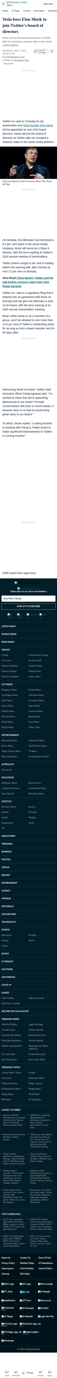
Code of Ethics (45, 1269)
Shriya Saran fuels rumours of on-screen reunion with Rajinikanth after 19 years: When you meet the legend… (14, 1196)
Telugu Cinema (35, 1084)
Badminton (7, 935)
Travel (31, 823)
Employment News (37, 788)
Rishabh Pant (35, 671)
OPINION (6, 899)
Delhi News (7, 701)
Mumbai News (8, 717)
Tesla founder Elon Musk (38, 125)
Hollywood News (37, 741)
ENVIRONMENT (9, 883)
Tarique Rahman (36, 1030)
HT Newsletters (45, 1263)
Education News (36, 794)
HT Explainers (35, 1100)
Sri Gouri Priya (8, 1054)
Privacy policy (8, 1263)
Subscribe (48, 4)
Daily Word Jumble (10, 1004)
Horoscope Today (37, 1060)
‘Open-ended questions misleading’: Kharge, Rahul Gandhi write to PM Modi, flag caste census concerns (14, 1159)
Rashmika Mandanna (11, 1041)
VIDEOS (5, 867)
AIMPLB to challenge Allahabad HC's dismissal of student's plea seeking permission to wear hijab (40, 1121)
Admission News (9, 783)
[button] (3, 4)
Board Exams (35, 783)
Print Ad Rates (27, 1269)
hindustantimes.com (15, 57)
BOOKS (5, 954)
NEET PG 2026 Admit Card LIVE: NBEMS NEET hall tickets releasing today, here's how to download (14, 1241)
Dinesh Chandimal (10, 677)
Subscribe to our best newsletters (28, 591)
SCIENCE (6, 891)
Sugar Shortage (36, 1025)
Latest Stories (11, 1110)
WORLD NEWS (9, 634)
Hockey (5, 941)
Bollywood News (9, 741)
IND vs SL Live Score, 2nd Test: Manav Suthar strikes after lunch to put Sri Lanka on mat (40, 1241)
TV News (33, 751)
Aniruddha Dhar (21, 60)
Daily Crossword (36, 998)
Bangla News (35, 1089)
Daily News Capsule (12, 599)
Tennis (31, 941)
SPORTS (6, 930)
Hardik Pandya (35, 666)
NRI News (6, 1100)
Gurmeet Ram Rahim (11, 1035)
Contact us (25, 1258)
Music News (7, 746)
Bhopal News (35, 690)
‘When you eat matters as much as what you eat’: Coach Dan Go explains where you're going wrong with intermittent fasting (41, 1140)
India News (39, 10)
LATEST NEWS (9, 626)
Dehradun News (36, 695)
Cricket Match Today (38, 655)
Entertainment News (11, 1089)
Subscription (8, 1269)
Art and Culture (9, 807)
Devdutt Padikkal (9, 666)
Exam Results (8, 794)
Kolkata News (8, 711)
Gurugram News (36, 701)
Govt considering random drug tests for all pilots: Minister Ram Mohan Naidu (41, 1157)
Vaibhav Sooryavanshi (12, 1046)
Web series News (10, 757)
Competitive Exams (11, 788)
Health (5, 818)
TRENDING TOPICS (11, 1067)
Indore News (8, 706)
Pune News (34, 722)
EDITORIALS (8, 906)
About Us (6, 1258)
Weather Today (27, 1263)
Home (5, 10)
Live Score (6, 661)
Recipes (32, 818)
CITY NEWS (7, 684)
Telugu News (7, 1094)
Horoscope (7, 770)
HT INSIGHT (7, 962)
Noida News (34, 717)
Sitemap (5, 1274)
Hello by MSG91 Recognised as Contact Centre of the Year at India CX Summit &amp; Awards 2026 (14, 1120)
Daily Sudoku (8, 998)
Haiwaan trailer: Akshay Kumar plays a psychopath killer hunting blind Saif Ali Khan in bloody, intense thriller (41, 1176)
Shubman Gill (35, 661)
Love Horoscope (9, 1060)
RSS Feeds (25, 1274)
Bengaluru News (9, 690)
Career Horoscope (37, 1054)
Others (5, 946)
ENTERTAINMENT (10, 735)
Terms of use (44, 1258)
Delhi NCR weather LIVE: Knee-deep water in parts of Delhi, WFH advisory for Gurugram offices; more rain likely (41, 1224)
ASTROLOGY (8, 764)
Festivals (32, 812)
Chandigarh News (10, 695)
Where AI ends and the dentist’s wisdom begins (14, 1137)
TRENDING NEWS (10, 1019)
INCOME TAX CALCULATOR (15, 1011)
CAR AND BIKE (9, 914)
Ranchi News (8, 727)
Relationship (7, 823)
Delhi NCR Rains (9, 1025)
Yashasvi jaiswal (36, 1041)
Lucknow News (36, 711)
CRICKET (6, 650)
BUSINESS (7, 852)
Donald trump (8, 1030)
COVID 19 (6, 985)
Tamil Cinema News (38, 746)
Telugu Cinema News (11, 751)
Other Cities (34, 727)
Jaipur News (34, 706)
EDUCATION (8, 778)
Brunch (32, 807)
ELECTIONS (7, 969)
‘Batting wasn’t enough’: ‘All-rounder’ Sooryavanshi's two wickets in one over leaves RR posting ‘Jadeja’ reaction (13, 1176)
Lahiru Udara (35, 677)
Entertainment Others (39, 757)
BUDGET (6, 875)
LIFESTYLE (7, 802)
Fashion (5, 812)
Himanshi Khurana (37, 1035)
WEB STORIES (8, 836)
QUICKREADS (8, 977)
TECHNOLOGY (9, 922)
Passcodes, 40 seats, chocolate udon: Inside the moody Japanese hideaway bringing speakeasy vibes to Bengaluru (41, 1196)
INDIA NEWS (8, 642)
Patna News (7, 722)
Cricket (26, 10)
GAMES (5, 993)
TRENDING (7, 844)
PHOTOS (6, 860)
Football (32, 935)
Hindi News (34, 1094)
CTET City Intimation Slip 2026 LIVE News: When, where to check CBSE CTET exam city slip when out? (14, 1224)
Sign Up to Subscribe (28, 606)
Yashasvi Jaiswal (9, 671)
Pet (3, 828)
